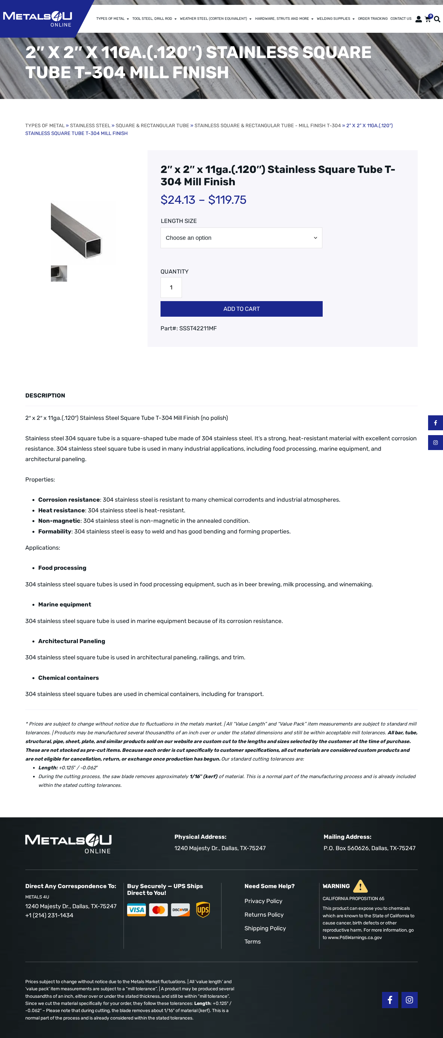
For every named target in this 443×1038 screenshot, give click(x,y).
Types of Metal (110, 19)
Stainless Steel (90, 125)
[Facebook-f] (435, 422)
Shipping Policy (265, 928)
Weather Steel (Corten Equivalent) (213, 19)
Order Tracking (373, 19)
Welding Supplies (333, 19)
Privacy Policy (263, 901)
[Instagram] (435, 442)
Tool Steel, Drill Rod (152, 19)
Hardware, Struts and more (282, 19)
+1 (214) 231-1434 (49, 915)
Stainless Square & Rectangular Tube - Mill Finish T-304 (268, 125)
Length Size (179, 221)
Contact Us (401, 19)
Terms (253, 941)
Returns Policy (264, 914)
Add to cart (241, 308)
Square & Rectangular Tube (152, 125)
